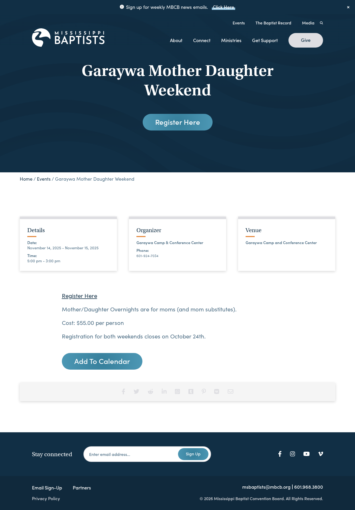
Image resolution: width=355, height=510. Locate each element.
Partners (82, 487)
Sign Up (193, 453)
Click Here (223, 7)
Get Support (265, 40)
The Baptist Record (273, 22)
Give (306, 40)
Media (308, 22)
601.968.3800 (308, 487)
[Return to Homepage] (68, 38)
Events (239, 22)
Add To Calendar (102, 361)
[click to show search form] (321, 22)
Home (26, 179)
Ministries (231, 40)
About (176, 40)
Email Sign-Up (47, 487)
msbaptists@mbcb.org (266, 487)
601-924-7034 (147, 256)
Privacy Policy (46, 498)
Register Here (177, 121)
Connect (202, 40)
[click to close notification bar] (348, 7)
